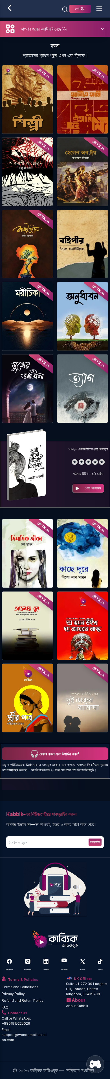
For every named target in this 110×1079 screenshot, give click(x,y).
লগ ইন (80, 9)
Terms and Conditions (20, 987)
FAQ (5, 1007)
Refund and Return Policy (22, 1000)
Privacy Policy (13, 994)
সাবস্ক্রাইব (95, 842)
